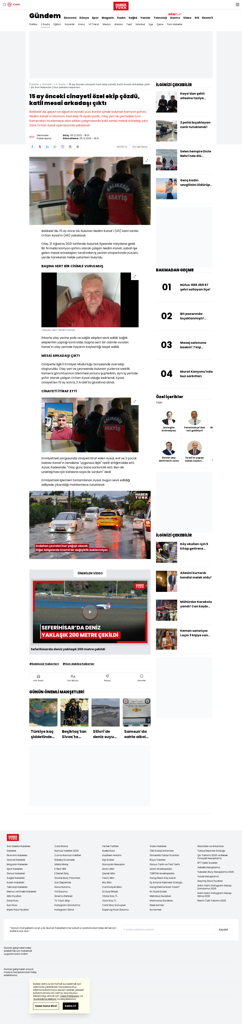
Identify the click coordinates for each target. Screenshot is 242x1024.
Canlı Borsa (61, 846)
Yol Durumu (61, 891)
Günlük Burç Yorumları (67, 878)
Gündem (45, 16)
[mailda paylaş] (63, 147)
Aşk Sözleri (108, 859)
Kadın (121, 18)
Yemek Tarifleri (110, 846)
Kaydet (223, 929)
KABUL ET (70, 1006)
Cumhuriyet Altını (112, 887)
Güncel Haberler (16, 859)
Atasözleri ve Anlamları (210, 846)
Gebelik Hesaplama (208, 867)
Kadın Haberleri (15, 882)
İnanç (81, 24)
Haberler (34, 84)
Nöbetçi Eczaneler (64, 859)
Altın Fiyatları (14, 896)
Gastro (175, 18)
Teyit (129, 24)
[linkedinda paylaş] (47, 147)
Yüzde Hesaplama (208, 876)
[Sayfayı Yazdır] (70, 147)
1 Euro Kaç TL (109, 900)
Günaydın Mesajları (113, 864)
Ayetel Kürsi (108, 850)
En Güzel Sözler (158, 891)
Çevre (160, 24)
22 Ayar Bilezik (110, 891)
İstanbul (140, 24)
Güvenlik (69, 24)
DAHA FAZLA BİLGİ (46, 1006)
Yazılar (145, 18)
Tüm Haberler (174, 24)
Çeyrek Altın (108, 873)
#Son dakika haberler (79, 664)
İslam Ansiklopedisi (161, 868)
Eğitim (57, 24)
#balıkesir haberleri (44, 664)
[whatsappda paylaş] (55, 147)
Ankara (118, 24)
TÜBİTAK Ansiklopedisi (162, 873)
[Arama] (4, 4)
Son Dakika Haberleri (18, 846)
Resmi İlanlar (211, 18)
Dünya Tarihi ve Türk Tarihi (165, 864)
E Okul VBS (60, 868)
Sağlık (133, 18)
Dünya (84, 18)
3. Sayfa (60, 84)
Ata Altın (107, 882)
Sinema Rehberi (63, 896)
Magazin (108, 18)
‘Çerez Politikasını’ (70, 996)
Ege (151, 24)
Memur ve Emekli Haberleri (21, 891)
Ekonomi (70, 18)
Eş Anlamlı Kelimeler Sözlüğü (166, 882)
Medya (107, 24)
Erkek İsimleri (157, 905)
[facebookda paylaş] (32, 147)
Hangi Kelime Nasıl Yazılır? (165, 887)
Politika (33, 24)
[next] (148, 720)
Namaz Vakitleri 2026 (66, 850)
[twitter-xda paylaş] (40, 147)
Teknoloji (160, 18)
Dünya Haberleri (16, 873)
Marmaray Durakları (161, 900)
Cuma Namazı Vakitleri (67, 855)
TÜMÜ (159, 402)
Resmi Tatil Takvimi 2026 (211, 900)
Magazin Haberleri (17, 864)
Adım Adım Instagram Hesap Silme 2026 (214, 894)
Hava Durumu (62, 887)
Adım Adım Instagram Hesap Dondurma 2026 (214, 887)
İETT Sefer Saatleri (207, 862)
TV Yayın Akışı (62, 900)
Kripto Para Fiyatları (18, 909)
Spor (95, 18)
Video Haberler (158, 846)
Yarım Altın (108, 878)
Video (187, 18)
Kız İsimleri (155, 909)
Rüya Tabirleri (157, 859)
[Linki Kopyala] (78, 147)
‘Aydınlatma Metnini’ (45, 999)
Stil (197, 18)
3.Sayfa (45, 24)
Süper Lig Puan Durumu (115, 909)
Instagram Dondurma (67, 905)
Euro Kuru (12, 905)
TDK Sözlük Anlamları (162, 850)
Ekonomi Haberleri (17, 855)
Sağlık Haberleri (16, 878)
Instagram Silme (64, 909)
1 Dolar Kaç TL (109, 896)
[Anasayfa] (13, 837)
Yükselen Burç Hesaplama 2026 (215, 871)
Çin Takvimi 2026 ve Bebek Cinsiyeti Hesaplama (212, 857)
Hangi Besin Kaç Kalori (163, 878)
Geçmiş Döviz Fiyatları (210, 881)
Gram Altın (108, 868)
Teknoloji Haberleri (17, 887)
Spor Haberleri (15, 868)
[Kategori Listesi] (237, 4)
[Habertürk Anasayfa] (121, 5)
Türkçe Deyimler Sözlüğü (211, 850)
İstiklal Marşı (61, 864)
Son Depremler (62, 882)
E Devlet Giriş (61, 873)
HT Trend (94, 24)
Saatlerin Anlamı (111, 855)
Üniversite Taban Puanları (164, 855)
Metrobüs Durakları (160, 896)
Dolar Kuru (13, 900)
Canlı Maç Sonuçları (114, 905)
